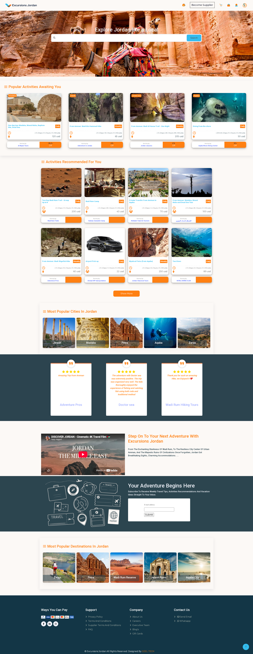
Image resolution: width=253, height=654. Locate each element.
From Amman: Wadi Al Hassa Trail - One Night (89, 126)
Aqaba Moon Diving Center (146, 146)
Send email (185, 617)
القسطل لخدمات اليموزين (183, 221)
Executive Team (140, 625)
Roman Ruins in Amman (193, 577)
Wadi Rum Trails (53, 221)
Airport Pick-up (92, 261)
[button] (228, 5)
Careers (136, 621)
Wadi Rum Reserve (91, 577)
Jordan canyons (85, 146)
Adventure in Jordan (23, 146)
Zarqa (182, 342)
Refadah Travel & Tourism (140, 221)
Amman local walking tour (204, 126)
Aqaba (148, 342)
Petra (115, 342)
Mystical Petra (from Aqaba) (141, 261)
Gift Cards (137, 633)
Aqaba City (158, 577)
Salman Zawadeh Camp (96, 221)
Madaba (81, 342)
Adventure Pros (53, 281)
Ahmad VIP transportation (97, 281)
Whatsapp (185, 621)
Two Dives (177, 261)
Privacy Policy (95, 617)
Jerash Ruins (125, 577)
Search (194, 38)
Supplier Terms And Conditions (104, 625)
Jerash (47, 342)
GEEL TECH (148, 651)
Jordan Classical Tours (140, 281)
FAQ (90, 629)
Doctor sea (126, 405)
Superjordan (208, 146)
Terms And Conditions (99, 621)
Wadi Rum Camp (92, 201)
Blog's (135, 629)
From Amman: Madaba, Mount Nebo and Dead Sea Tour (185, 201)
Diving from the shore (140, 126)
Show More (127, 293)
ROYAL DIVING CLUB (184, 281)
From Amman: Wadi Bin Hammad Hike (24, 126)
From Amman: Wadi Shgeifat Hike (56, 261)
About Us (137, 617)
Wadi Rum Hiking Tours (182, 405)
